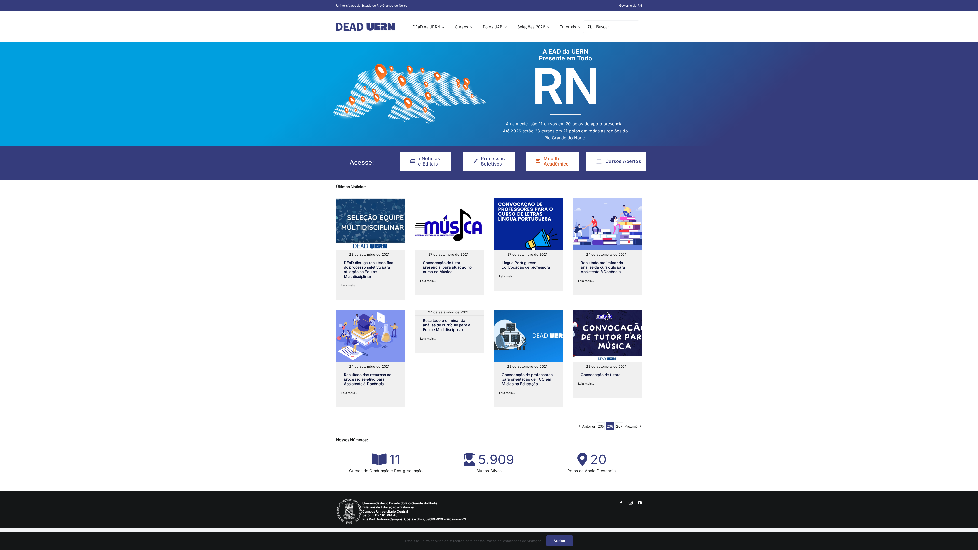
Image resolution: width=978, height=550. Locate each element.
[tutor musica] (607, 311)
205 (601, 426)
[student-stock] (607, 200)
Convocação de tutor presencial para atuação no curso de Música (447, 267)
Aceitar (559, 541)
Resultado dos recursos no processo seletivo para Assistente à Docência (367, 379)
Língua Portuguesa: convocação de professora (526, 265)
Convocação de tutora (601, 374)
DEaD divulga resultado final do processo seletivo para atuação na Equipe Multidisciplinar (369, 269)
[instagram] (631, 503)
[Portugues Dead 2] (528, 200)
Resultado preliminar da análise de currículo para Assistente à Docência (603, 267)
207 (619, 426)
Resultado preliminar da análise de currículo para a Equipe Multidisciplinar (446, 325)
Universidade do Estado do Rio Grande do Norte (371, 5)
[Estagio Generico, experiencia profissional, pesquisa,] (370, 311)
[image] (370, 200)
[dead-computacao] (528, 311)
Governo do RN (630, 5)
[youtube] (640, 503)
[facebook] (621, 503)
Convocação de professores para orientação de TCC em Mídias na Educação (527, 379)
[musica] (449, 200)
